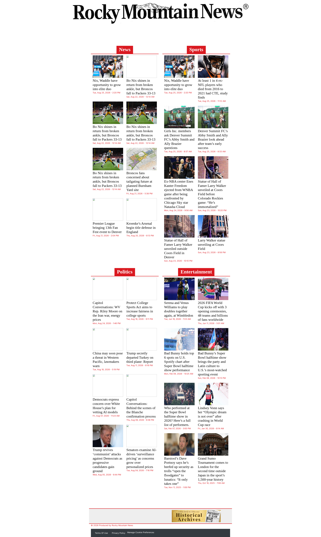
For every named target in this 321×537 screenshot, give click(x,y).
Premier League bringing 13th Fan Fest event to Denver (107, 228)
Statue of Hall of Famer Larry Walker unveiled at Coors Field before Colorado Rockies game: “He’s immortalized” (212, 194)
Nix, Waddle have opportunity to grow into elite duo (107, 85)
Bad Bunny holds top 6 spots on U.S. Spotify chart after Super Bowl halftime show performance (179, 361)
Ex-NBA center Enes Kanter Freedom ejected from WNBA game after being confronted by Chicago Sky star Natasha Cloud (178, 194)
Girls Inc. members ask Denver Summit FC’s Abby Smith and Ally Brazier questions (179, 139)
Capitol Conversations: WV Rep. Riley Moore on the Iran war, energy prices (107, 311)
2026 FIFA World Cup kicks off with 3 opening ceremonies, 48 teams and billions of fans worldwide (213, 311)
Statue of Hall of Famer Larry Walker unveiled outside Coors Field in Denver (178, 248)
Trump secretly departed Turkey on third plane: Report (139, 357)
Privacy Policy (118, 533)
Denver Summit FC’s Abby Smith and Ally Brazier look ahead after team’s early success (213, 139)
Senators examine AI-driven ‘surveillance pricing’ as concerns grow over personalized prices (141, 458)
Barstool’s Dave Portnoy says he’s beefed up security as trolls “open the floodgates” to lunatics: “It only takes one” (178, 471)
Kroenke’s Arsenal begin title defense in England (141, 228)
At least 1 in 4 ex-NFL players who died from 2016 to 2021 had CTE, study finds (213, 89)
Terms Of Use (101, 533)
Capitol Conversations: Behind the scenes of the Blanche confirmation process (141, 407)
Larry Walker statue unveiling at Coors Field (211, 244)
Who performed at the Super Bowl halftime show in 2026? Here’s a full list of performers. (177, 416)
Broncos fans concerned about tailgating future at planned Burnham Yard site (139, 181)
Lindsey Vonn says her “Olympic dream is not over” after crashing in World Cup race (212, 416)
